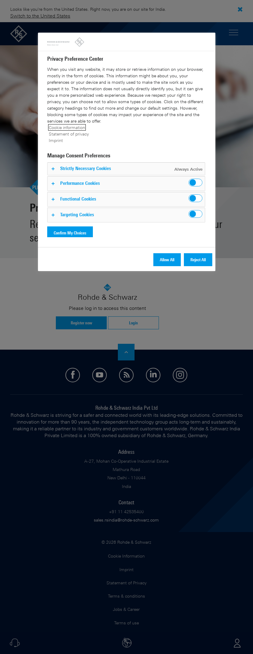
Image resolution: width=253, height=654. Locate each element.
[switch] (195, 182)
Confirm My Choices (70, 232)
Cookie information (67, 127)
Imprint (56, 140)
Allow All (167, 259)
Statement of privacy (69, 133)
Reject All (198, 259)
